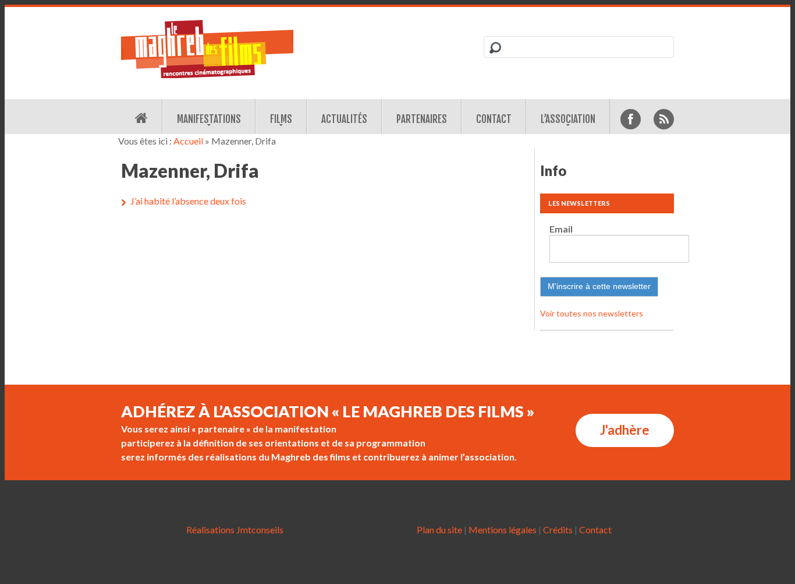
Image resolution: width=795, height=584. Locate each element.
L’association (568, 119)
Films (281, 119)
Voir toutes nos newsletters (591, 313)
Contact (494, 119)
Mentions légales (503, 529)
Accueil (188, 140)
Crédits (558, 529)
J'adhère (625, 430)
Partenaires (421, 119)
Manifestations (209, 119)
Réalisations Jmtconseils (234, 529)
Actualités (344, 119)
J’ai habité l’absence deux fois (188, 200)
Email (561, 228)
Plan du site (439, 529)
